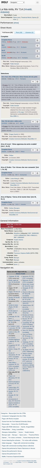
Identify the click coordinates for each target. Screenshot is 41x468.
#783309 (4, 47)
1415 (16, 204)
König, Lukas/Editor (18, 429)
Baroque (16, 257)
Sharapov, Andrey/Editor (9, 432)
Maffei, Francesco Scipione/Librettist (13, 456)
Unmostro (23, 204)
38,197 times (18, 462)
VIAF (29, 233)
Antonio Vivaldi (20, 273)
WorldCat (17, 233)
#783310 (4, 52)
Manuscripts (5, 424)
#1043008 (4, 123)
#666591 (4, 151)
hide (33, 271)
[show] (16, 23)
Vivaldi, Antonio (18, 239)
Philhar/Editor (6, 429)
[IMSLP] (5, 2)
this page (21, 112)
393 (16, 175)
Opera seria (16, 17)
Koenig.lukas (23, 175)
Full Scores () (7, 32)
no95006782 (22, 235)
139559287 (20, 237)
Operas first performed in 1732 (11, 453)
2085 (16, 151)
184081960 (35, 233)
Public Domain (14, 64)
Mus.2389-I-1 (14, 116)
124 (18, 42)
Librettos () (29, 32)
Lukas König (14, 178)
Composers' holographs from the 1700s (14, 416)
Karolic (22, 123)
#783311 (4, 58)
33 (18, 58)
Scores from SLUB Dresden (19, 424)
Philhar (23, 151)
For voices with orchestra (29, 440)
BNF (15, 237)
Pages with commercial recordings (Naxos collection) (18, 445)
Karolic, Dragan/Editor (27, 427)
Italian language (7, 443)
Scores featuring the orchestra (11, 440)
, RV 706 (14, 339)
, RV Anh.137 (14, 291)
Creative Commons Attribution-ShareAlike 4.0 (22, 139)
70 (17, 47)
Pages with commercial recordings (24, 443)
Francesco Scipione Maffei (22, 253)
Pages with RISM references (10, 427)
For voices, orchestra (14, 437)
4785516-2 (33, 235)
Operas (34, 17)
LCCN (16, 235)
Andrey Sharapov (14, 208)
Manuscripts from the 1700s (17, 413)
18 (16, 123)
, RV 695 (14, 276)
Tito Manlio (24, 47)
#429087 (4, 204)
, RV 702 (14, 316)
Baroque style (6, 435)
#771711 (4, 175)
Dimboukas (25, 42)
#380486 (4, 79)
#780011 (4, 42)
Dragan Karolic (13, 134)
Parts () (19, 32)
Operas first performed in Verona (12, 451)
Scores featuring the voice (31, 437)
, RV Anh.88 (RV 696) (14, 282)
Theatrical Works (26, 17)
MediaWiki (30, 462)
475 (16, 79)
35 (17, 52)
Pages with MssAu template (10, 418)
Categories (4, 413)
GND (28, 235)
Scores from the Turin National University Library (16, 421)
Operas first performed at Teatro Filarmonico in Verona (18, 448)
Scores (21, 432)
